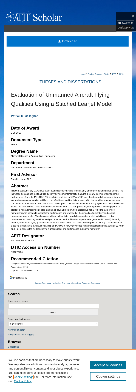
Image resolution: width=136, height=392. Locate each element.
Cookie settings (23, 377)
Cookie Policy (23, 381)
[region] (68, 370)
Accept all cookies (108, 365)
